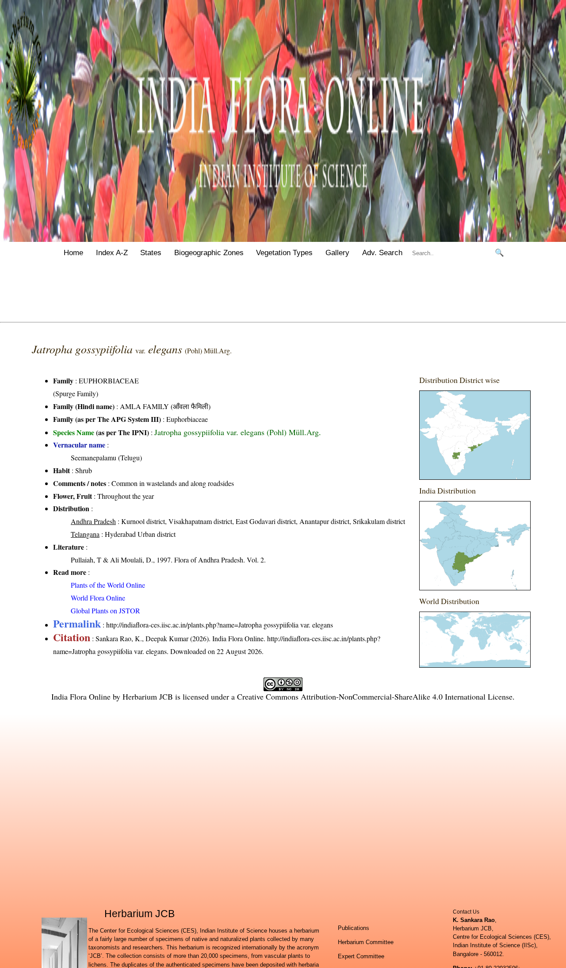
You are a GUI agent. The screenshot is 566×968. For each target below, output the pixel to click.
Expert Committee (361, 956)
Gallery (337, 253)
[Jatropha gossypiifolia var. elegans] (475, 435)
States (150, 253)
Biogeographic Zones (209, 253)
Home (73, 253)
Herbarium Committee (366, 942)
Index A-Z (112, 253)
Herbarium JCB (147, 696)
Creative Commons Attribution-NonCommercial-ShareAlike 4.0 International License (374, 696)
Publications (353, 928)
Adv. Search (382, 253)
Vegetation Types (284, 253)
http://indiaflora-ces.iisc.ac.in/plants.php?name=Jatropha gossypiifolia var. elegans (219, 624)
